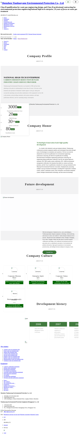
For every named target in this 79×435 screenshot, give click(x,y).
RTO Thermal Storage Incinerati (33, 34)
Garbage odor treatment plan (11, 353)
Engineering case (8, 22)
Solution (6, 20)
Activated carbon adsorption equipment (13, 372)
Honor (5, 42)
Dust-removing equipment (10, 373)
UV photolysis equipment (10, 370)
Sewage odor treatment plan (10, 355)
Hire (5, 47)
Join (5, 48)
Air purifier (6, 375)
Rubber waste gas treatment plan (12, 358)
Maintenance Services (9, 26)
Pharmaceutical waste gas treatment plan (13, 359)
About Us (6, 28)
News (5, 27)
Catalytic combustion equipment (11, 366)
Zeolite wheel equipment (19, 34)
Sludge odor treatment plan (10, 352)
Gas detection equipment (10, 376)
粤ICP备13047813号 (9, 411)
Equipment (6, 19)
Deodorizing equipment (9, 369)
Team (5, 45)
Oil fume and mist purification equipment (14, 377)
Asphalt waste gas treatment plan (12, 349)
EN (68, 2)
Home (5, 17)
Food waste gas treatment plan (11, 351)
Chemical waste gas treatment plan (12, 360)
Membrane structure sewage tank (12, 414)
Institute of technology (9, 23)
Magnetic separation (25, 414)
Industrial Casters (34, 414)
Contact (5, 49)
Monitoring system (8, 24)
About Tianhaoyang (22, 38)
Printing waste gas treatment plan (12, 356)
